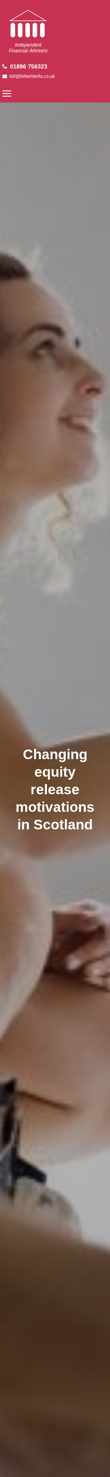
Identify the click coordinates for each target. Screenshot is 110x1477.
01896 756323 (28, 66)
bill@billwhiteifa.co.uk (32, 76)
